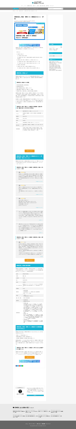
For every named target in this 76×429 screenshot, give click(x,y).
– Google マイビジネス (39, 181)
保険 (38, 5)
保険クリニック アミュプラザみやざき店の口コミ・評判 (32, 412)
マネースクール (31, 8)
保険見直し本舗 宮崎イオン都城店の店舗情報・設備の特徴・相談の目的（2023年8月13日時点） (29, 58)
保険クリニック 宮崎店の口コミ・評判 (44, 411)
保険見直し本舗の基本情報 (21, 64)
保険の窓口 (16, 21)
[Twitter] (18, 365)
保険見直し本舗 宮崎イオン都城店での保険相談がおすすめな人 (26, 66)
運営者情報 (43, 423)
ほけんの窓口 (56, 61)
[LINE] (22, 365)
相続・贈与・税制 (42, 5)
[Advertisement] (21, 377)
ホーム (22, 5)
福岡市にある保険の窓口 (59, 70)
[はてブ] (21, 365)
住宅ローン (34, 5)
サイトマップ (48, 423)
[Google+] (19, 365)
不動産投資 (20, 8)
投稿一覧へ (35, 395)
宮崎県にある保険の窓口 (41, 23)
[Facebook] (16, 365)
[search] (62, 9)
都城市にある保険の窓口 (27, 21)
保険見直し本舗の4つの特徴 (22, 55)
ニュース (25, 5)
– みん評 (41, 256)
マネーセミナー (52, 5)
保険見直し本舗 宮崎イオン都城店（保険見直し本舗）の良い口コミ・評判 (28, 61)
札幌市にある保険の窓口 (52, 70)
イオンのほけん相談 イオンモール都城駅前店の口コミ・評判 (57, 412)
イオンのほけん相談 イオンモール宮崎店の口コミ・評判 (19, 416)
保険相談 (27, 8)
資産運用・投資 (29, 5)
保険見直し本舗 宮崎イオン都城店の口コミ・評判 (19, 412)
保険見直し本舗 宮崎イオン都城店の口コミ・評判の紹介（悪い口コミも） (28, 59)
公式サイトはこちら (29, 150)
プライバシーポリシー (32, 423)
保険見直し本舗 (35, 8)
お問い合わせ (39, 423)
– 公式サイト (41, 232)
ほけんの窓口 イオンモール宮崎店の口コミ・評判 (44, 416)
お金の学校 (47, 5)
